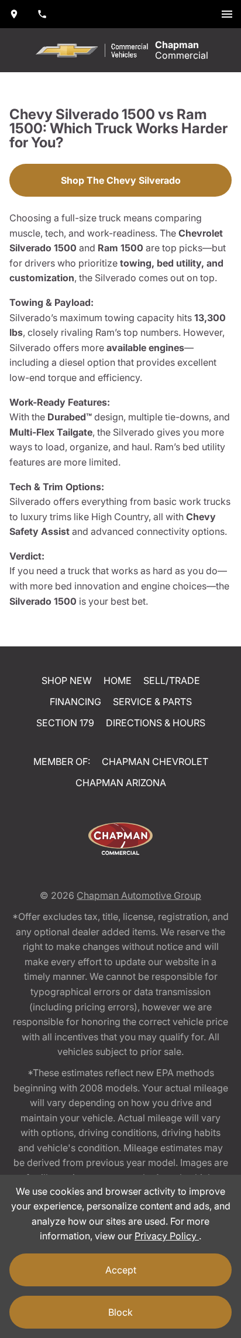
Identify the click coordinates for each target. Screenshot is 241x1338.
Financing (75, 701)
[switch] (227, 14)
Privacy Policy (167, 1236)
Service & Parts (152, 701)
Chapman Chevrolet (155, 761)
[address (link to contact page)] (14, 14)
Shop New (67, 680)
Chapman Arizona (120, 782)
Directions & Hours (155, 723)
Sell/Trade (171, 680)
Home (118, 680)
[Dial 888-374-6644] (42, 14)
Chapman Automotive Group (139, 895)
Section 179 (65, 723)
